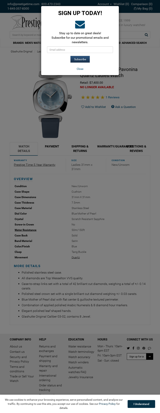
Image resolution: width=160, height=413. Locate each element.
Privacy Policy (107, 403)
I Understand (141, 404)
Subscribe (80, 59)
